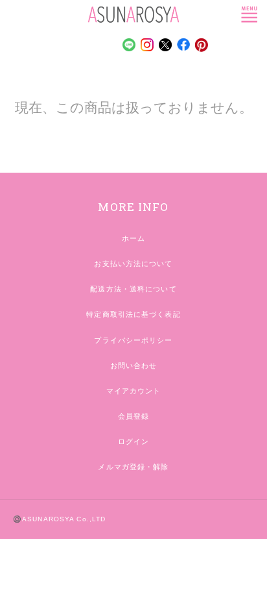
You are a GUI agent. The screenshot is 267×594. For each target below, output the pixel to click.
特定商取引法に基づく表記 (133, 314)
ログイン (133, 441)
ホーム (133, 238)
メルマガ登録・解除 (133, 467)
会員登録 (133, 416)
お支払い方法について (133, 263)
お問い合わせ (133, 365)
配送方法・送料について (133, 289)
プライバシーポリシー (133, 340)
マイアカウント (133, 391)
